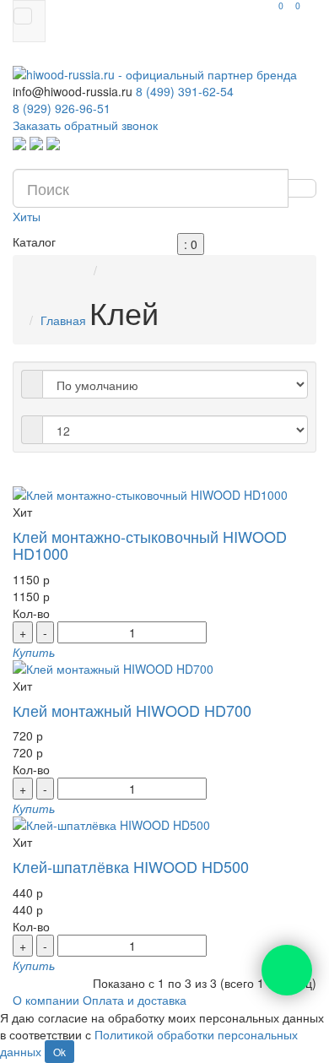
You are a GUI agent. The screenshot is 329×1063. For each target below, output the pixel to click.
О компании (46, 999)
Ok (59, 1051)
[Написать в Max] (53, 141)
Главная (63, 320)
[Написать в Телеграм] (36, 141)
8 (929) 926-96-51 (62, 108)
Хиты (26, 216)
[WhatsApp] (287, 970)
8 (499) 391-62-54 (185, 91)
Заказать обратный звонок (85, 125)
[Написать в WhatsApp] (19, 141)
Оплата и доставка (134, 999)
